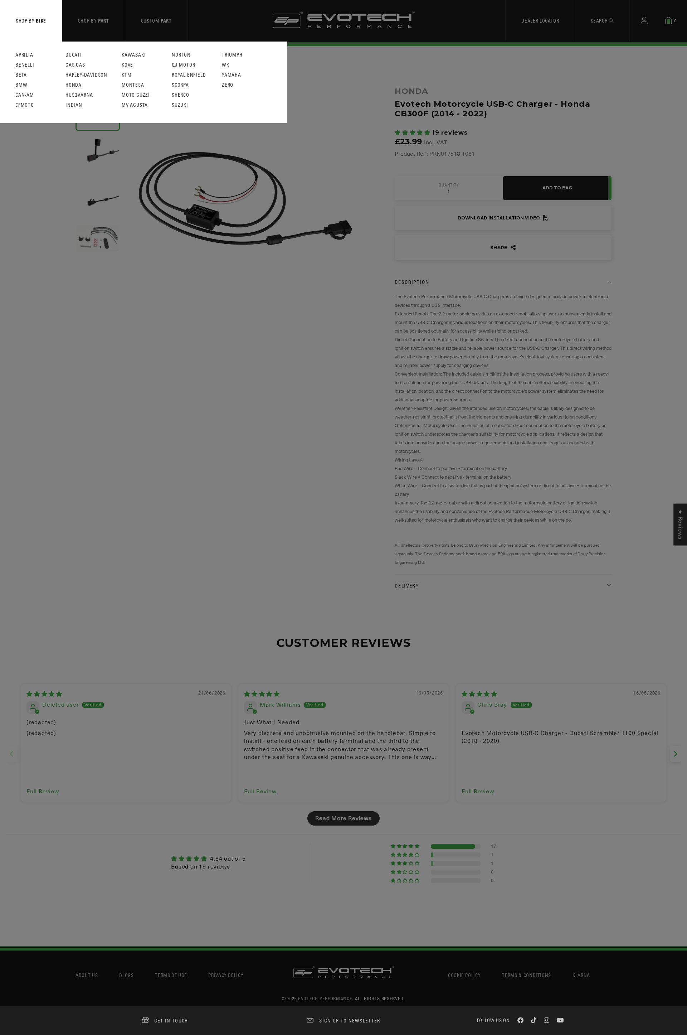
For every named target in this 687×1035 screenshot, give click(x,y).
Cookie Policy (464, 975)
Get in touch (171, 1020)
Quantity (449, 185)
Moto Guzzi (136, 95)
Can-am (24, 95)
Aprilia (24, 55)
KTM (126, 75)
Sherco (180, 95)
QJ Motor (183, 65)
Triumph (232, 55)
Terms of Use (171, 975)
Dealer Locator (540, 21)
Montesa (133, 85)
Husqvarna (79, 95)
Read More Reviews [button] (343, 818)
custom (156, 21)
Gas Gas (75, 65)
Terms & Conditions (526, 975)
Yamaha (231, 75)
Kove (127, 65)
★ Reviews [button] (680, 524)
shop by (31, 21)
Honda (73, 85)
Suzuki (180, 105)
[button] (413, 132)
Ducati (73, 55)
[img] (44, 694)
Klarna (581, 975)
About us (86, 975)
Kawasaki (134, 55)
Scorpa (180, 85)
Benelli (24, 65)
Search (600, 21)
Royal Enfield (189, 75)
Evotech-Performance (325, 998)
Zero (227, 85)
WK (225, 65)
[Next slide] (675, 754)
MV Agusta (135, 105)
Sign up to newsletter (349, 1020)
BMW (21, 85)
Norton (181, 55)
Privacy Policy (225, 975)
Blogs (126, 975)
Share (499, 247)
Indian (73, 105)
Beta (21, 75)
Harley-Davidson (86, 75)
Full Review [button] (42, 791)
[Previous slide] (11, 754)
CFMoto (24, 105)
